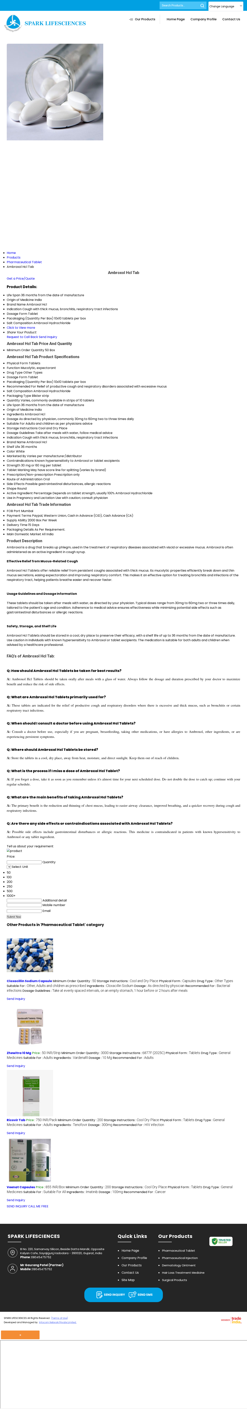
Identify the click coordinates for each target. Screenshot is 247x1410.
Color (11, 451)
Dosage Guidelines (21, 433)
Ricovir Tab (16, 1120)
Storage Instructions (22, 428)
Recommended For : (133, 1058)
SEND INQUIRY (17, 1206)
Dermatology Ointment (179, 1265)
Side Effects (16, 484)
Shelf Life (13, 447)
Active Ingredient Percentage (29, 493)
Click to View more (21, 327)
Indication (14, 437)
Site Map (128, 1280)
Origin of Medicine (20, 409)
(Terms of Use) (59, 1318)
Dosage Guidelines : (105, 990)
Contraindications (20, 460)
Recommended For (21, 386)
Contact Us (231, 19)
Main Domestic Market (24, 534)
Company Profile (203, 19)
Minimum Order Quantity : (74, 981)
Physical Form (17, 363)
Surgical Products (174, 1280)
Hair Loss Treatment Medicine (183, 1273)
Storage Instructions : (127, 981)
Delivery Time (17, 525)
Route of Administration (24, 479)
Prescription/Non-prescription (30, 474)
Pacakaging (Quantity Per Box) (30, 382)
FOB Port (13, 511)
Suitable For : (46, 986)
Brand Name (16, 442)
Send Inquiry (48, 337)
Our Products (145, 19)
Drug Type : (215, 981)
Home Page (176, 19)
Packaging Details (20, 529)
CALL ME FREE (38, 1206)
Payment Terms (19, 515)
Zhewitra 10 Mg (19, 1053)
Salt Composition (20, 391)
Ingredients (15, 414)
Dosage (12, 419)
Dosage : (159, 986)
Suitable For (16, 423)
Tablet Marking (18, 470)
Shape (11, 488)
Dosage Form (17, 377)
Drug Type (15, 372)
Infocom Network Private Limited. (58, 1322)
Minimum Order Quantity (25, 350)
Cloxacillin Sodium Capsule (29, 981)
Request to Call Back (22, 337)
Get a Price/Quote (21, 278)
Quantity (13, 400)
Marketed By (16, 456)
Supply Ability (17, 520)
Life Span (13, 405)
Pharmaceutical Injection (180, 1258)
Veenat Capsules (21, 1187)
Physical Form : (177, 981)
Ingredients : (110, 986)
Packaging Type (19, 395)
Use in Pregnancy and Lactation (31, 498)
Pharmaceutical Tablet (178, 1251)
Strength (13, 465)
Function (13, 368)
